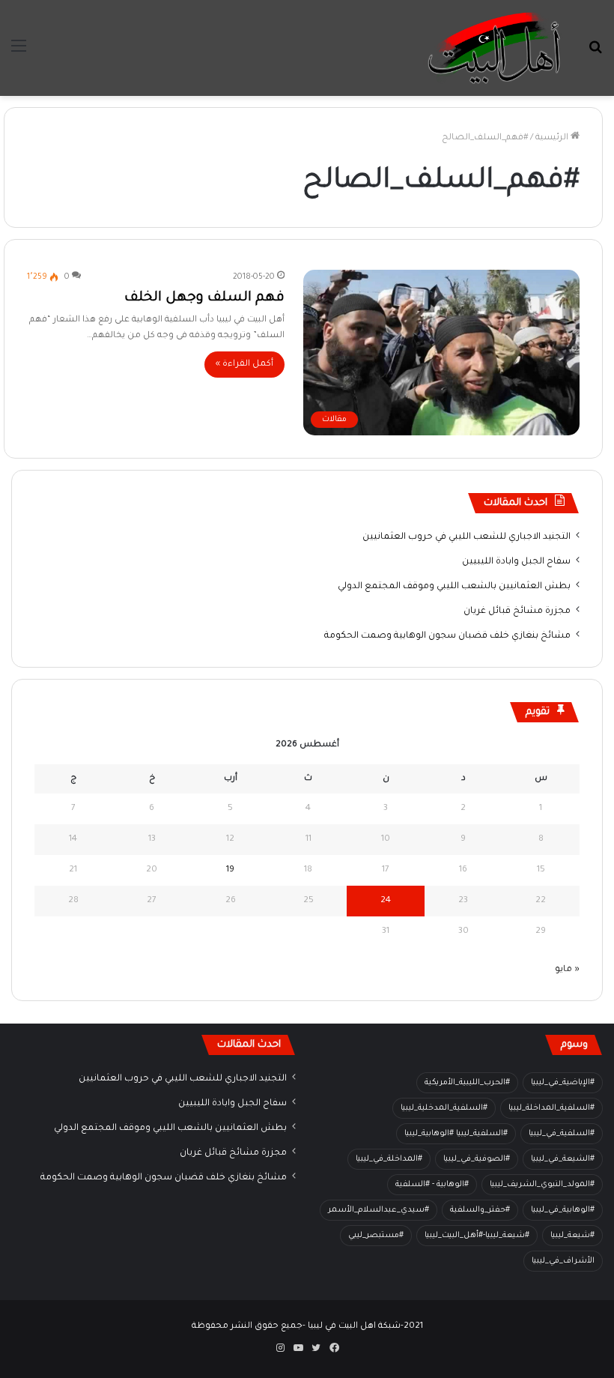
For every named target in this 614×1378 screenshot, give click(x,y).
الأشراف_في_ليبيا (563, 1261)
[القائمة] (18, 53)
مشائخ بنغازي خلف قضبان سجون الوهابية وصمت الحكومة (447, 636)
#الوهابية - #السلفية (432, 1184)
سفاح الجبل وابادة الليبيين (516, 562)
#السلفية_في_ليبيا (562, 1133)
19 (230, 870)
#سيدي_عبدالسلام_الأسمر (378, 1210)
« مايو (567, 970)
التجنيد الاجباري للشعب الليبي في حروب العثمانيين (466, 537)
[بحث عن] (595, 53)
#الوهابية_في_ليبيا (563, 1210)
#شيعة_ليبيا (572, 1235)
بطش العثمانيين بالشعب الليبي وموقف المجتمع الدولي (454, 586)
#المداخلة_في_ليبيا (389, 1159)
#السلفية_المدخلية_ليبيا (444, 1108)
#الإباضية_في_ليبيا (563, 1082)
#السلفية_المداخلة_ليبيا (551, 1108)
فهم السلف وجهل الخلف (204, 298)
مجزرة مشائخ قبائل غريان (517, 611)
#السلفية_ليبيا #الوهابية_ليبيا (456, 1133)
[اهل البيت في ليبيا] (494, 47)
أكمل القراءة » (244, 364)
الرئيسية (553, 138)
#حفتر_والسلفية (480, 1210)
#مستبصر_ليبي (376, 1235)
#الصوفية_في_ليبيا (476, 1159)
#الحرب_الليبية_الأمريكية (467, 1082)
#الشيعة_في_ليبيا (563, 1159)
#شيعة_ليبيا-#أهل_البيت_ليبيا (477, 1235)
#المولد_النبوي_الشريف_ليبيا (542, 1184)
